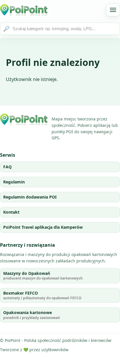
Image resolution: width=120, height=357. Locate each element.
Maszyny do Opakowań (43, 276)
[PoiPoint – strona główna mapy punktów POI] (24, 10)
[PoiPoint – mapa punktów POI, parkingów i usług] (24, 119)
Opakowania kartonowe (31, 315)
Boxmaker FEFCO (42, 295)
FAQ (7, 167)
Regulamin (14, 182)
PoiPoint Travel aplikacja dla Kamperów (43, 227)
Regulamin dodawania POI (30, 197)
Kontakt (11, 212)
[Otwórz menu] (113, 9)
